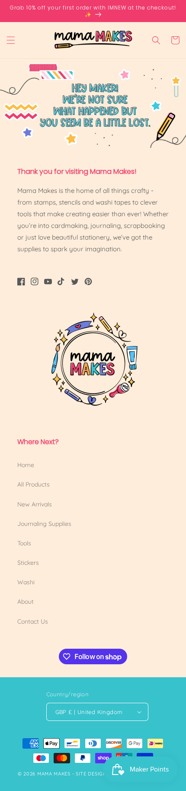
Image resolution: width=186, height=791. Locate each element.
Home (25, 465)
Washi (26, 582)
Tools (24, 543)
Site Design (91, 774)
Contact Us (32, 621)
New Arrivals (34, 504)
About (25, 601)
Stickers (28, 563)
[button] (10, 40)
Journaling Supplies (44, 524)
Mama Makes (54, 774)
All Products (33, 484)
